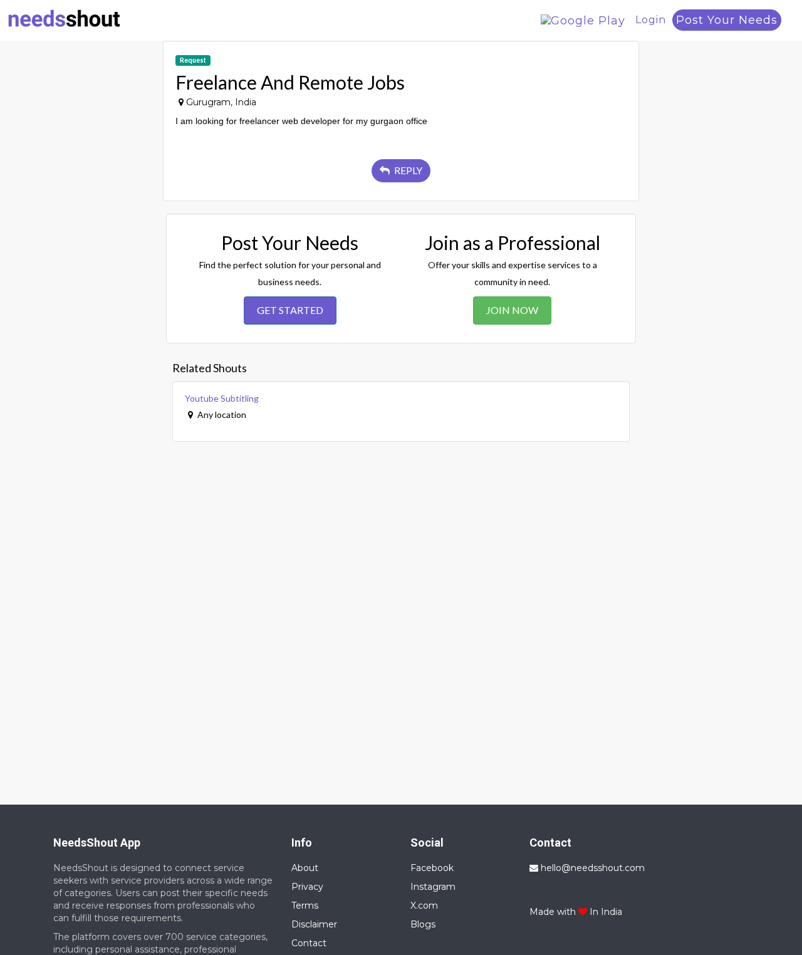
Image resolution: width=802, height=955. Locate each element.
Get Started (290, 310)
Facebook (432, 868)
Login (650, 20)
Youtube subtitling (222, 398)
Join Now (512, 310)
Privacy (307, 886)
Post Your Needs (727, 20)
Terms (304, 905)
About (304, 868)
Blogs (422, 924)
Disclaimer (314, 924)
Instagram (433, 886)
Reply (407, 170)
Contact (308, 943)
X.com (424, 905)
